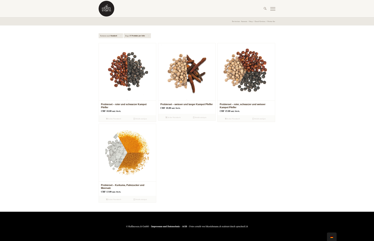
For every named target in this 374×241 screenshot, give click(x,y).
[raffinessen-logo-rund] (106, 8)
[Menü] (271, 8)
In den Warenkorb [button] (114, 119)
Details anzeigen (141, 119)
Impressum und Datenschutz (165, 226)
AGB (184, 226)
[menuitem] (265, 8)
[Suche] (265, 8)
